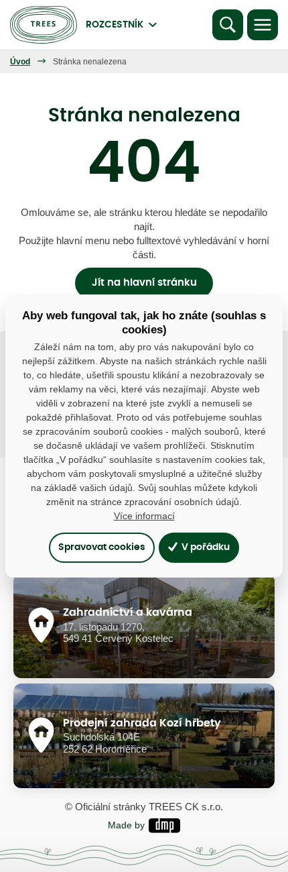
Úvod (20, 61)
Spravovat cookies (101, 547)
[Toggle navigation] (262, 24)
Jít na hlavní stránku (144, 283)
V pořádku (204, 547)
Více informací (144, 515)
